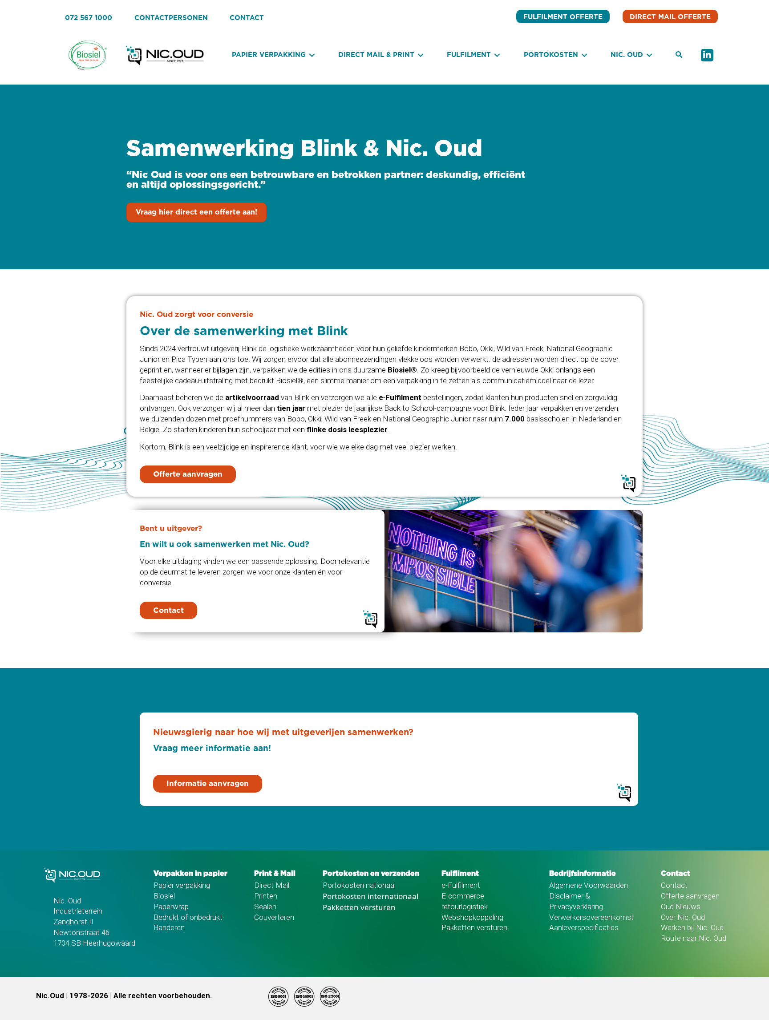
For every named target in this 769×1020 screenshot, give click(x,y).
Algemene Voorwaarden (588, 885)
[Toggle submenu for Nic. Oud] (649, 55)
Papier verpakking (182, 885)
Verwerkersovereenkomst (591, 917)
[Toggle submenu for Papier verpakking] (312, 55)
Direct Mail (271, 885)
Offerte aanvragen (690, 895)
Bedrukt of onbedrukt (188, 917)
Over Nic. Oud (683, 917)
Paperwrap (171, 906)
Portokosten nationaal (359, 885)
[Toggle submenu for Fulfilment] (497, 55)
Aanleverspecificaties (584, 927)
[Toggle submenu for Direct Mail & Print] (420, 55)
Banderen (169, 927)
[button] (679, 55)
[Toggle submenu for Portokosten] (584, 55)
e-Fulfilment (460, 885)
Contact (674, 885)
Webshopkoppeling (472, 917)
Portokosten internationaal (370, 896)
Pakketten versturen (359, 907)
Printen (265, 895)
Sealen (265, 906)
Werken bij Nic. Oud (692, 927)
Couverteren (274, 917)
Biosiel (164, 895)
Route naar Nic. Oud (693, 938)
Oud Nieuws (680, 906)
